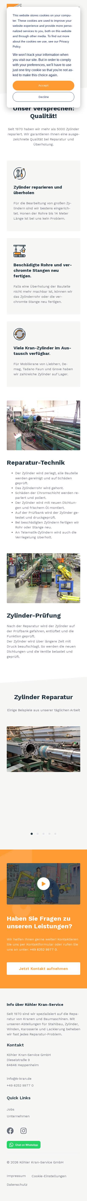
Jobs (10, 1109)
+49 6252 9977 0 (43, 949)
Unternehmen (18, 1116)
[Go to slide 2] (38, 834)
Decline (43, 97)
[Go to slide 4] (49, 834)
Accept (43, 85)
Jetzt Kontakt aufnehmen (43, 968)
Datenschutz (17, 1185)
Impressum (16, 1176)
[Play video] (43, 883)
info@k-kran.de (19, 1079)
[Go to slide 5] (55, 834)
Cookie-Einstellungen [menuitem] (49, 1176)
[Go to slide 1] (32, 834)
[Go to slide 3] (43, 834)
